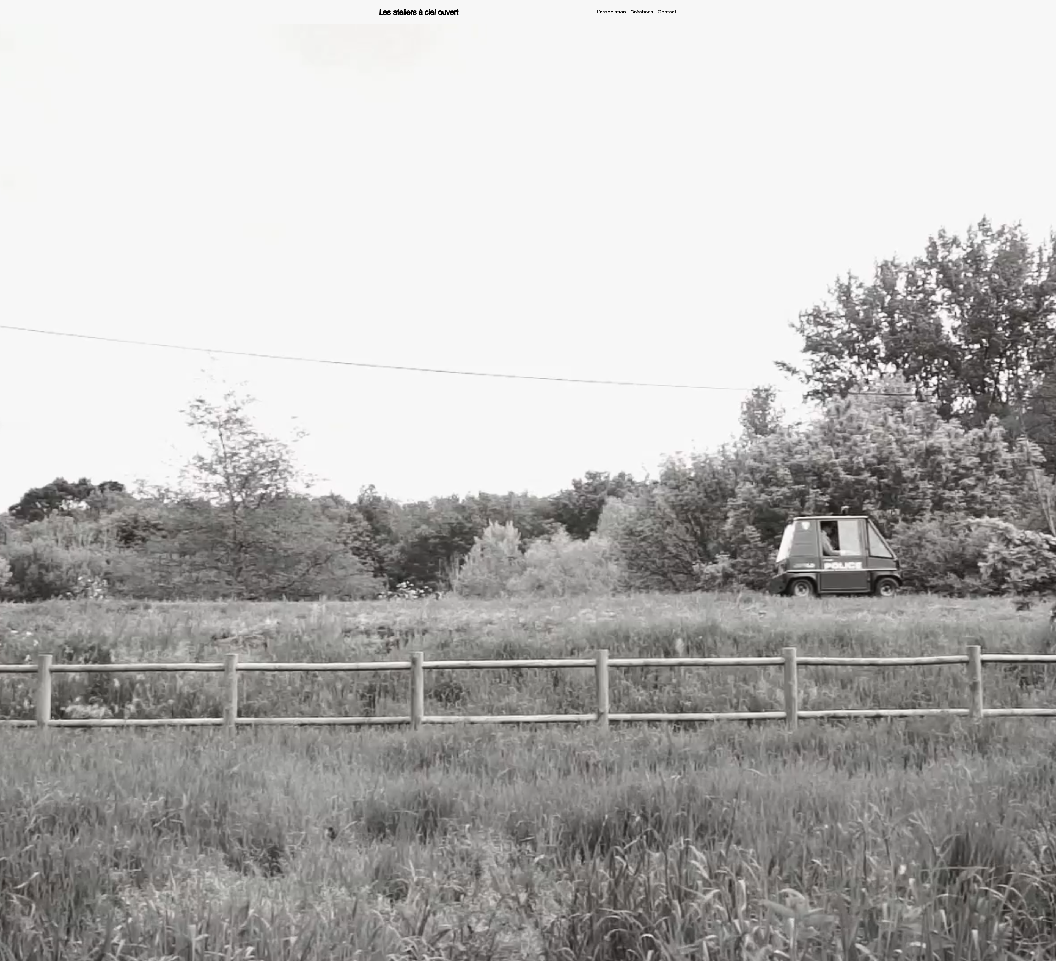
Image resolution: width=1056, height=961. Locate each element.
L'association (611, 12)
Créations (641, 12)
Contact (667, 12)
